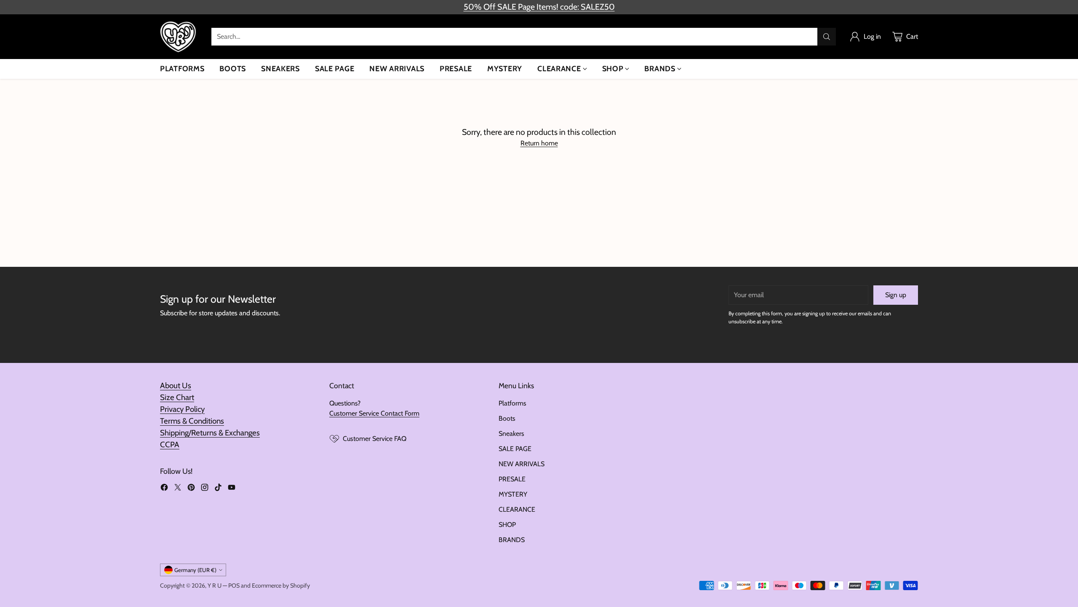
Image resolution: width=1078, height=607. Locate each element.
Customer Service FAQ (374, 439)
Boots (507, 418)
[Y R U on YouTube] (232, 488)
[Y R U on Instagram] (205, 488)
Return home (539, 143)
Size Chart (177, 397)
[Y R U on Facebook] (164, 488)
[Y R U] (179, 36)
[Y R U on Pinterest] (191, 488)
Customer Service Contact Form (374, 413)
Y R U (214, 585)
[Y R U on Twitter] (178, 488)
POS (234, 585)
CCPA (169, 444)
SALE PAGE (515, 449)
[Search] (826, 37)
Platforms (512, 403)
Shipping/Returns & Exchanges (210, 433)
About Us (175, 385)
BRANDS (512, 540)
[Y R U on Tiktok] (218, 488)
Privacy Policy (182, 409)
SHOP (507, 525)
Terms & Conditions (192, 421)
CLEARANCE (517, 509)
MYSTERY (513, 494)
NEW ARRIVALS (521, 464)
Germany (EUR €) (195, 570)
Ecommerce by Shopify (281, 585)
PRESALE (512, 479)
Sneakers (511, 434)
